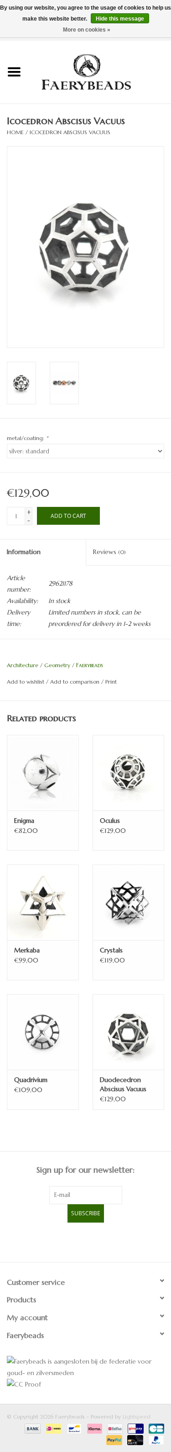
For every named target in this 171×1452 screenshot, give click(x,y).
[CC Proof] (85, 1384)
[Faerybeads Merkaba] (43, 902)
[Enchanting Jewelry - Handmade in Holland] (100, 71)
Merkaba (27, 950)
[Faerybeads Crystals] (129, 902)
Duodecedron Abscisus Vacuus (123, 1084)
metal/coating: (27, 438)
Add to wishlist (25, 681)
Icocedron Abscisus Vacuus (70, 132)
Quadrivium (30, 1080)
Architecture (22, 665)
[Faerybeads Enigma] (43, 772)
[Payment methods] (31, 1428)
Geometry (57, 665)
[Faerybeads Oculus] (129, 772)
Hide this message (120, 19)
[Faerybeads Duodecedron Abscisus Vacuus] (129, 1032)
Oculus (110, 820)
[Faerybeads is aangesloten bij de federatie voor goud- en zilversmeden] (85, 1367)
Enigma (24, 820)
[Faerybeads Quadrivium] (43, 1032)
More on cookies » (86, 30)
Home (15, 132)
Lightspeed (136, 1416)
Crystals (111, 950)
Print (111, 681)
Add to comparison (75, 681)
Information (24, 552)
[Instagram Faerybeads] (102, 1241)
